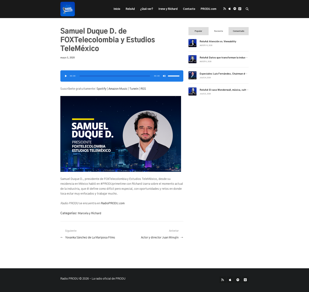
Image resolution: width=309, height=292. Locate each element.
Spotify (101, 88)
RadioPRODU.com (113, 203)
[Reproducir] (65, 76)
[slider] (173, 76)
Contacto (189, 9)
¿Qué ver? (146, 9)
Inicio (117, 9)
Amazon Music (117, 88)
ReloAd (130, 9)
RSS (143, 88)
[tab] (198, 31)
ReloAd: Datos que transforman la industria (224, 58)
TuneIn (133, 88)
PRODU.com (208, 9)
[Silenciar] (164, 76)
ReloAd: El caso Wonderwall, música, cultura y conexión (231, 90)
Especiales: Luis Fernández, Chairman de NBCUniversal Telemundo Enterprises (245, 74)
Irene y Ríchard (168, 9)
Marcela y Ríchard (89, 213)
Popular (198, 31)
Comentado (238, 31)
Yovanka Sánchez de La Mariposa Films (90, 237)
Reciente (218, 31)
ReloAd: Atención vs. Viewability (218, 41)
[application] (121, 76)
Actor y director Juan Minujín (159, 237)
